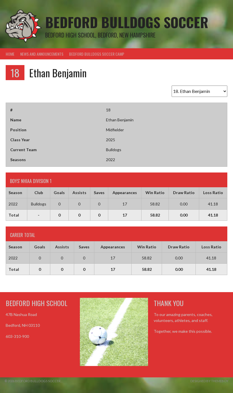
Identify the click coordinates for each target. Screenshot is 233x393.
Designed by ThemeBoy (209, 381)
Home (10, 54)
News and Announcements (41, 54)
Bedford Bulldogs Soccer (126, 22)
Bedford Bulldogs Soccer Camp (96, 54)
